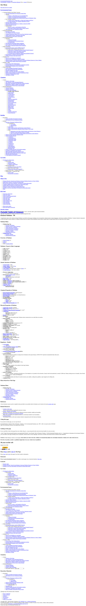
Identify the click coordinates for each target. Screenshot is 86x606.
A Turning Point (11, 42)
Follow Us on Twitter (7, 599)
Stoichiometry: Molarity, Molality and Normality (15, 84)
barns (22, 268)
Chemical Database (9, 87)
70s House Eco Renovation (8, 160)
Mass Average (11, 106)
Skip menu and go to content (6, 7)
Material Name (13, 125)
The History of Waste (10, 75)
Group (4, 241)
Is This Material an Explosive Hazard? (13, 155)
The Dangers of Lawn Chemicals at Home (14, 29)
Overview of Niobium (10, 225)
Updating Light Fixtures (13, 164)
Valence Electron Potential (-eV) (10, 302)
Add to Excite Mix (6, 204)
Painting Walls (11, 162)
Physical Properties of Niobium (12, 229)
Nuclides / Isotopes (9, 234)
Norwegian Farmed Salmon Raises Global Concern (18, 28)
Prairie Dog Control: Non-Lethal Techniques (17, 51)
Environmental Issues (6, 10)
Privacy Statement (6, 593)
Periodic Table (6, 464)
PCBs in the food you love (11, 24)
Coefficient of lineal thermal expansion (11, 310)
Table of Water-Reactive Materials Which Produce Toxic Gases (20, 129)
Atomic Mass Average (7, 307)
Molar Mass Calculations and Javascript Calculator (13, 413)
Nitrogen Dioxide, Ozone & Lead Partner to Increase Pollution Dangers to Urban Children (23, 60)
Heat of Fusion (6, 296)
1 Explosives (10, 136)
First (7, 299)
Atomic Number (6, 240)
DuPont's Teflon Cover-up (11, 22)
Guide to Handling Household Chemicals (14, 68)
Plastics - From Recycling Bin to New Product (15, 71)
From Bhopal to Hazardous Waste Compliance (15, 43)
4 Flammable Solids (12, 140)
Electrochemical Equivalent (9, 292)
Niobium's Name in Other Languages (13, 226)
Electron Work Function (8, 293)
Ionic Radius (10, 103)
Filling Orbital (6, 279)
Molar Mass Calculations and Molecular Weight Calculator (17, 83)
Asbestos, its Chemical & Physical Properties (17, 16)
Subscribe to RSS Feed (7, 193)
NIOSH (4, 351)
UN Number (13, 124)
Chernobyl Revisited (12, 39)
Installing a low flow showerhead (14, 166)
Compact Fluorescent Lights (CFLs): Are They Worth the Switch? (19, 34)
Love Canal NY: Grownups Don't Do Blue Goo (15, 44)
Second (7, 300)
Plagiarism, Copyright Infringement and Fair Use (18, 603)
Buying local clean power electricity (15, 169)
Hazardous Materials (16, 2)
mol (15, 266)
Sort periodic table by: (10, 568)
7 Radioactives (11, 143)
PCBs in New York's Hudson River (13, 63)
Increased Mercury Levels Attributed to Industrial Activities (17, 64)
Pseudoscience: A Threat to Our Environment (15, 54)
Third (7, 301)
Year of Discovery (11, 112)
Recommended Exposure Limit (13, 351)
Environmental (3, 2)
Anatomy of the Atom (10, 81)
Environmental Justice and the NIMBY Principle (15, 47)
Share (5, 451)
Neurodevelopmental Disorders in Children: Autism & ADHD (18, 23)
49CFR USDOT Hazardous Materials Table (14, 134)
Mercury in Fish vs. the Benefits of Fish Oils (17, 27)
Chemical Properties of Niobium (12, 228)
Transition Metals (9, 243)
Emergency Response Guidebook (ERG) (14, 122)
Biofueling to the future (10, 31)
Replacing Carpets (11, 163)
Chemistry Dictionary (10, 89)
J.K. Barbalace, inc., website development (27, 601)
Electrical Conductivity (12, 99)
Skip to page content (7, 206)
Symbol (9, 110)
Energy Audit (10, 172)
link (9, 454)
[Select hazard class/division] (12, 584)
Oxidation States (6, 284)
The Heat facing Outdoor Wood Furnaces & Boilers (16, 61)
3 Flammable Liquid (12, 139)
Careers (25, 2)
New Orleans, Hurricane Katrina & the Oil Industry (16, 45)
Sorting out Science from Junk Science (13, 55)
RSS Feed (3, 191)
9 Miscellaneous (11, 146)
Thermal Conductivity (12, 111)
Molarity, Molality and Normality (9, 411)
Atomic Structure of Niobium (11, 227)
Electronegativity (6, 294)
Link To (13, 451)
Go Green (3, 157)
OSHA (4, 346)
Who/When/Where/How (10, 232)
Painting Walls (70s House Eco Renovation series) (13, 185)
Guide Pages (10, 126)
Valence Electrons (7, 285)
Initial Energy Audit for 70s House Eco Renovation (13, 182)
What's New (4, 178)
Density (9, 98)
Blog (2, 176)
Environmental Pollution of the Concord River (15, 65)
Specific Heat (6, 338)
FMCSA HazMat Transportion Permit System (15, 151)
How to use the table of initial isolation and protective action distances (24, 133)
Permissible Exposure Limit (12, 346)
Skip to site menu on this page (9, 207)
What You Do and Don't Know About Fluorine (15, 85)
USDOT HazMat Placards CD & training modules (16, 149)
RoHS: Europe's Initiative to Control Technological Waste (17, 72)
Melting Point (10, 107)
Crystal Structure (11, 96)
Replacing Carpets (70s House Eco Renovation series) (14, 186)
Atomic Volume (6, 266)
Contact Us (5, 598)
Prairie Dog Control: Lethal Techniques (16, 52)
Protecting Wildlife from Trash (12, 70)
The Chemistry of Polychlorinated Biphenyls (14, 82)
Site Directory (6, 597)
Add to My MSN (6, 199)
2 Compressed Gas (12, 138)
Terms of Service (6, 594)
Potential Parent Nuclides (11, 235)
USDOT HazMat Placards (11, 135)
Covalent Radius (11, 94)
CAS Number (6, 344)
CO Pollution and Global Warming (13, 32)
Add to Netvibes (6, 201)
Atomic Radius (11, 92)
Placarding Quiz (11, 148)
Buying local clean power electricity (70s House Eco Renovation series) (17, 183)
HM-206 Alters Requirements (11, 153)
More (4, 189)
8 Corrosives (10, 144)
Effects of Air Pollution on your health (13, 58)
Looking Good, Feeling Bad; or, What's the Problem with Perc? (20, 20)
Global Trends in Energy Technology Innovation (15, 35)
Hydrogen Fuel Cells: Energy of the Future (14, 36)
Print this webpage (4, 209)
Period (4, 242)
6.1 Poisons (10, 142)
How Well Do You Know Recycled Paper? (14, 69)
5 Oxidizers (10, 141)
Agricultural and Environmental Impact (16, 41)
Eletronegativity (11, 100)
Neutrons (10, 281)
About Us (5, 595)
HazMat (3, 115)
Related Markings (11, 147)
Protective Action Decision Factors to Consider (20, 132)
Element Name (11, 108)
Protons (9, 282)
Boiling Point (10, 93)
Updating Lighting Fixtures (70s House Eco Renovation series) (15, 184)
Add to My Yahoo (6, 195)
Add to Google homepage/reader (9, 196)
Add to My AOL (6, 198)
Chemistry (9, 2)
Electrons (10, 280)
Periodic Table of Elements (11, 90)
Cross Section (11, 95)
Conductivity (6, 311)
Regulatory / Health (9, 230)
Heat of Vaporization (12, 102)
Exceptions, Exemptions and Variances (13, 150)
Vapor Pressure (6, 339)
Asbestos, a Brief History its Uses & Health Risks (18, 15)
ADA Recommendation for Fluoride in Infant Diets (16, 13)
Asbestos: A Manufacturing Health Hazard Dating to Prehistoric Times (22, 18)
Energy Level (12, 274)
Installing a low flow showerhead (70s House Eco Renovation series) (16, 187)
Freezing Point (11, 101)
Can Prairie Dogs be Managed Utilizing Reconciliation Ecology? (21, 53)
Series (9, 109)
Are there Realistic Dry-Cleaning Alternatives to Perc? (19, 21)
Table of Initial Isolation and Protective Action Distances (19, 127)
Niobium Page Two (7, 233)
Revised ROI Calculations (13, 173)
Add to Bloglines (6, 202)
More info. (39, 459)
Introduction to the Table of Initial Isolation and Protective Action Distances (25, 131)
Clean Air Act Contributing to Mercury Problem (15, 59)
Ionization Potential (12, 104)
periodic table (51, 404)
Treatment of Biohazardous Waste (12, 73)
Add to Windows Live (7, 200)
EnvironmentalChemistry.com (6, 1)
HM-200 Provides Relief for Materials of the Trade (16, 152)
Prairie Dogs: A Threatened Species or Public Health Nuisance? (20, 50)
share (4, 454)
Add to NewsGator (7, 197)
